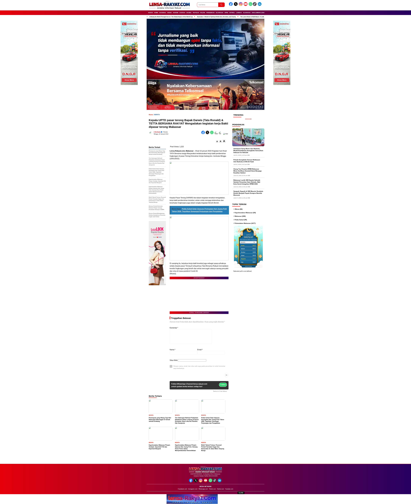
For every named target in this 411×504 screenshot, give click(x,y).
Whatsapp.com (203, 489)
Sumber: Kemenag (248, 266)
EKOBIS (188, 12)
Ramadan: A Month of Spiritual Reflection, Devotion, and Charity (216, 17)
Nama (172, 350)
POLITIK (202, 12)
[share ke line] (221, 133)
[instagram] (241, 5)
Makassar (240, 216)
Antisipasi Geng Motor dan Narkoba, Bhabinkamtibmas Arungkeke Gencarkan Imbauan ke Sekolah (248, 150)
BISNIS (169, 12)
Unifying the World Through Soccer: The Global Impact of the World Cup (171, 17)
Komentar (174, 328)
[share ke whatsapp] (212, 133)
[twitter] (236, 5)
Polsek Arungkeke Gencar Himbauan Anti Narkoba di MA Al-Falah (246, 161)
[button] (217, 141)
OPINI (226, 12)
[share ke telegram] (216, 133)
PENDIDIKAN (210, 12)
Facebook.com (182, 489)
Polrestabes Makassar (245, 223)
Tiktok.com (212, 489)
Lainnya (239, 12)
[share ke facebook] (203, 133)
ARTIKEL (232, 12)
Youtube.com (229, 489)
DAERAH (182, 12)
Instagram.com (192, 489)
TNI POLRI (196, 12)
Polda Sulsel (241, 220)
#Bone (239, 209)
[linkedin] (260, 5)
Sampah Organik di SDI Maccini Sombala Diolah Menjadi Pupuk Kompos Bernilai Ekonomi (248, 193)
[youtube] (246, 5)
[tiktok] (255, 5)
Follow (223, 385)
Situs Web (173, 360)
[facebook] (231, 5)
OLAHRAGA (219, 12)
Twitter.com (220, 489)
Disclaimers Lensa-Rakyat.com (263, 12)
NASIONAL (162, 12)
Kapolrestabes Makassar (245, 213)
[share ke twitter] (208, 133)
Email (200, 350)
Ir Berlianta (157, 132)
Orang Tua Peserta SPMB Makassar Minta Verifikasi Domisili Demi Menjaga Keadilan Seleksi (247, 171)
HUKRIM (175, 12)
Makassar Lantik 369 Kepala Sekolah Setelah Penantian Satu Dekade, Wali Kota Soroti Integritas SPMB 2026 (246, 182)
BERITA (150, 12)
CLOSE (241, 493)
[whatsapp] (250, 5)
